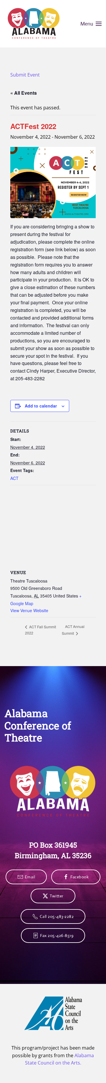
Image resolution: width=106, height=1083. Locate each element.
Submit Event (25, 75)
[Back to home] (33, 23)
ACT (14, 478)
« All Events (23, 92)
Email (30, 877)
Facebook (79, 877)
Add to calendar (41, 406)
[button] (91, 23)
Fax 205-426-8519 (56, 935)
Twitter (57, 896)
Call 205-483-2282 (57, 916)
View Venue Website (29, 610)
